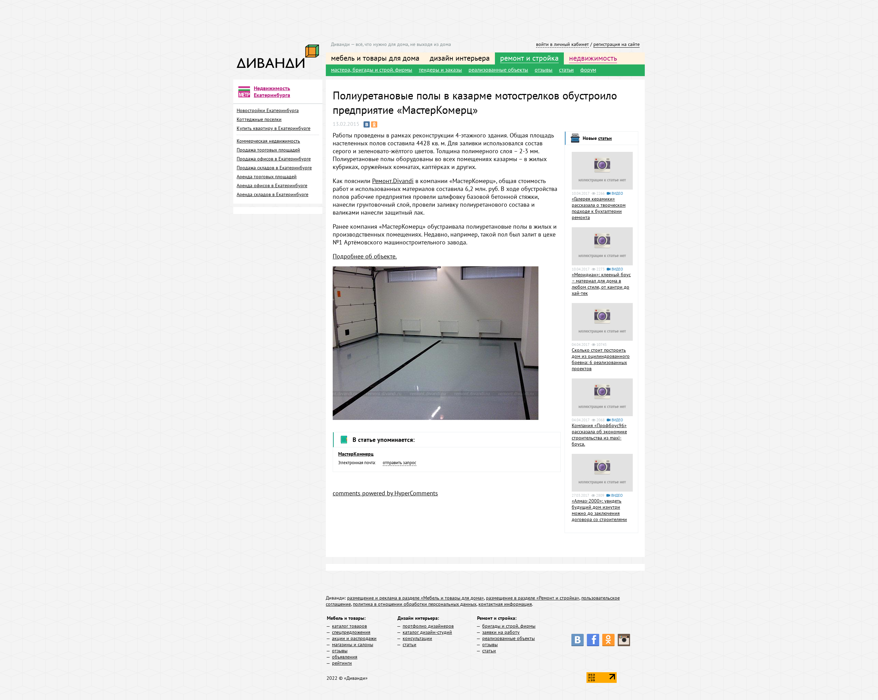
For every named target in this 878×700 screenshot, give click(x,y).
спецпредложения (351, 632)
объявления (344, 657)
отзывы (544, 69)
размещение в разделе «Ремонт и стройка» (532, 598)
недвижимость (593, 58)
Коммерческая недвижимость (268, 141)
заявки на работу (501, 632)
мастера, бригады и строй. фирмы (371, 69)
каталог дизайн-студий (427, 632)
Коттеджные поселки (259, 119)
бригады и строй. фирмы (508, 626)
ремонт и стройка (529, 58)
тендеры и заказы (440, 69)
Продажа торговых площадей (268, 150)
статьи (566, 69)
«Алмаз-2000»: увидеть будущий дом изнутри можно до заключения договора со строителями (599, 510)
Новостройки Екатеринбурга (268, 110)
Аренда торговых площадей (267, 176)
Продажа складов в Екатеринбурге (274, 168)
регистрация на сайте (616, 44)
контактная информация (505, 604)
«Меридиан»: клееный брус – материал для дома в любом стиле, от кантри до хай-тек (601, 283)
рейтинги (342, 663)
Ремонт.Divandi (393, 181)
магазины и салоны (352, 644)
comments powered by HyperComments (385, 493)
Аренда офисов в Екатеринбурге (272, 185)
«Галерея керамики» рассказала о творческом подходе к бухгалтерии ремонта (599, 208)
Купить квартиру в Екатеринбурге (273, 128)
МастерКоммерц (355, 454)
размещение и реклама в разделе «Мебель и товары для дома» (415, 598)
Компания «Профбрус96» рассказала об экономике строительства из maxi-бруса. (599, 434)
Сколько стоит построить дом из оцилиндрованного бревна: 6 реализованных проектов (601, 359)
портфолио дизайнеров (428, 626)
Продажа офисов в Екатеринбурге (274, 159)
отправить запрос (399, 463)
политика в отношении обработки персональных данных (414, 604)
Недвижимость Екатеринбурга (272, 91)
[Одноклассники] (374, 124)
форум (588, 69)
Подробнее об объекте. (365, 256)
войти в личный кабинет (562, 44)
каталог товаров (349, 626)
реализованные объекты (498, 69)
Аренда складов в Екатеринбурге (272, 194)
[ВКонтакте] (367, 124)
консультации (417, 638)
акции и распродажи (354, 638)
